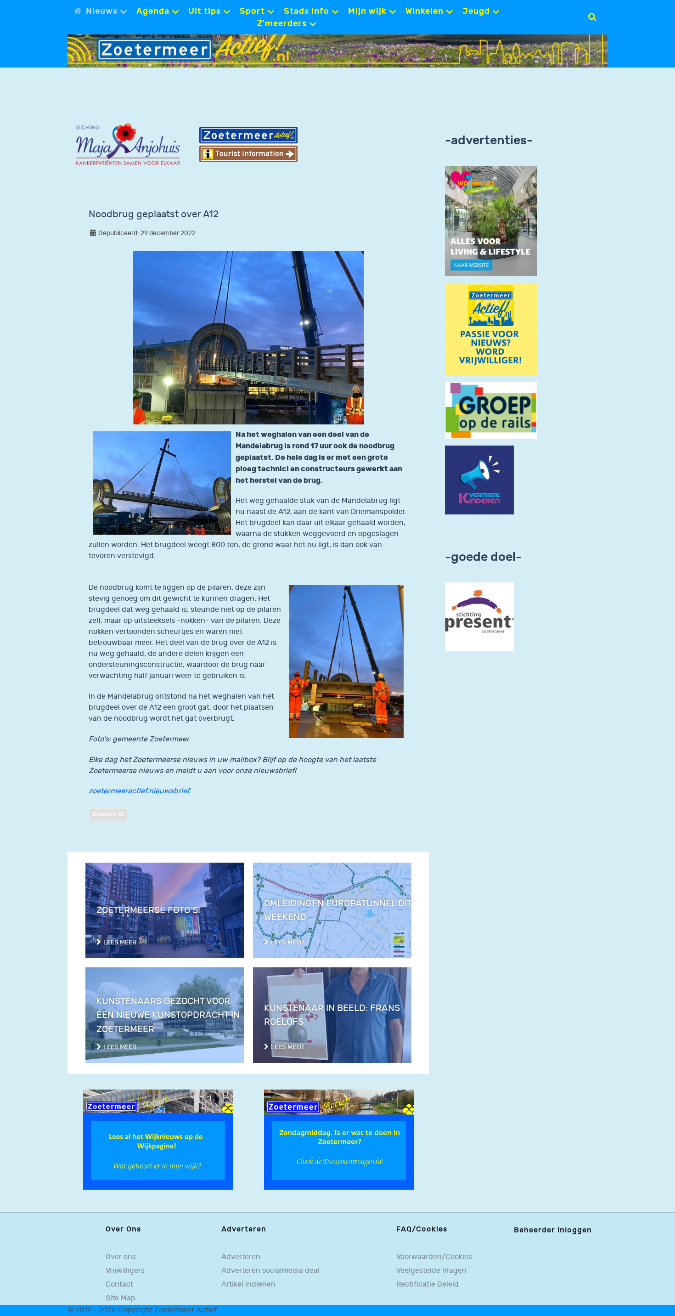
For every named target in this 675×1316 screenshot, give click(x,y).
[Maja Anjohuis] (128, 144)
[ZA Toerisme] (248, 144)
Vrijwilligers (125, 1270)
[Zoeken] (592, 17)
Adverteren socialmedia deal (270, 1270)
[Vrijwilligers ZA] (491, 328)
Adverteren (240, 1256)
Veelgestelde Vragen (431, 1270)
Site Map (120, 1298)
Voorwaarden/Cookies (434, 1256)
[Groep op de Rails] (491, 410)
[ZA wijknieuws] (158, 1139)
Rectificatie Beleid (427, 1284)
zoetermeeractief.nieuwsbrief (139, 791)
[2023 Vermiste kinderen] (479, 480)
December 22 (108, 814)
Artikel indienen (248, 1284)
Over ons (121, 1256)
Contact (119, 1284)
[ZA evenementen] (339, 1139)
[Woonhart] (491, 220)
